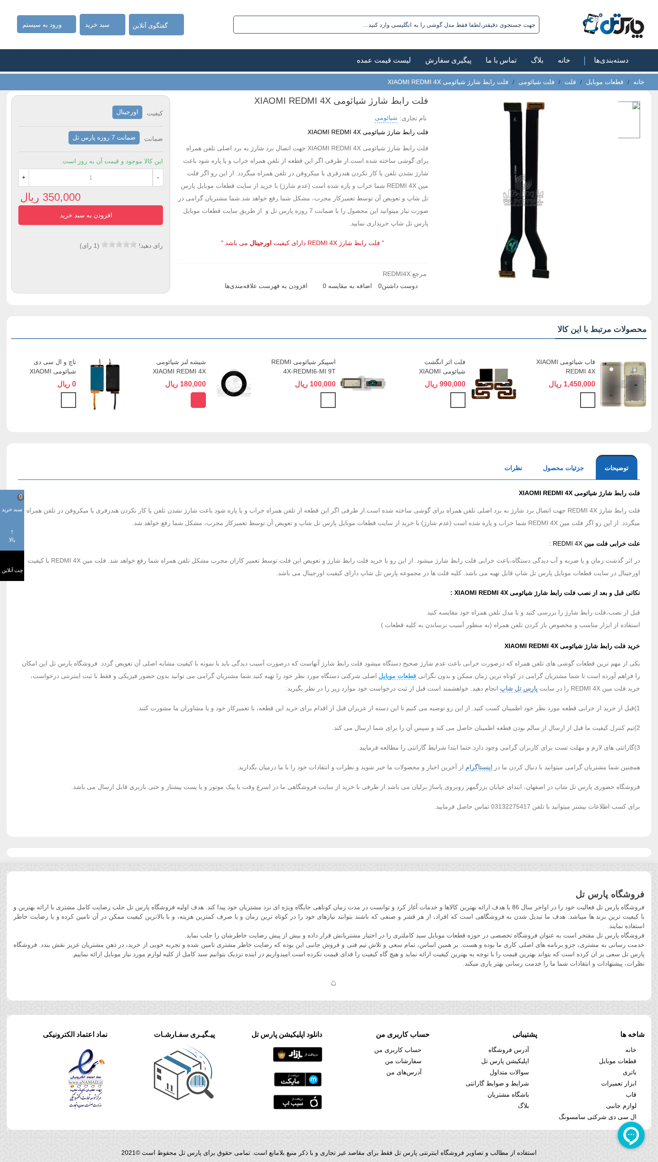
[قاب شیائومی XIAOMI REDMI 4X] (623, 383)
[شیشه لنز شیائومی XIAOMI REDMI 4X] (233, 383)
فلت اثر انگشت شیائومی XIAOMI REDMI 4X (442, 371)
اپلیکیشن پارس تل (505, 1060)
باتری (630, 1072)
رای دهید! (151, 245)
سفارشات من (403, 1060)
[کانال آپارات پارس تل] (351, 982)
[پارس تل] (594, 24)
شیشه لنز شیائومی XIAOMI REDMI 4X (179, 366)
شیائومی (386, 117)
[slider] (119, 244)
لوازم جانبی (621, 1105)
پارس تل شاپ (519, 688)
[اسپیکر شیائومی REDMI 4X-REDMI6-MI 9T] (363, 383)
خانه (564, 60)
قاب (631, 1094)
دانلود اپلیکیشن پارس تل (287, 1034)
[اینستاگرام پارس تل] (297, 982)
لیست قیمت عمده (384, 60)
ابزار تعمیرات (619, 1083)
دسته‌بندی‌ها (611, 60)
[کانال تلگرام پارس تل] (315, 982)
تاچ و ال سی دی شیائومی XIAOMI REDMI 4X (53, 371)
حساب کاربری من (398, 1049)
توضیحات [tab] (616, 467)
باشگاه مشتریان (508, 1094)
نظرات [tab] (513, 467)
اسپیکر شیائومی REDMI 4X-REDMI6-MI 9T (303, 366)
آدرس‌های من (404, 1072)
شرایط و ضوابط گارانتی (497, 1083)
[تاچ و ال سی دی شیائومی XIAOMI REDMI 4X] (104, 383)
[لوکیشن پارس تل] (333, 982)
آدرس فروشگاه (508, 1049)
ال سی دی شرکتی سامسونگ (598, 1116)
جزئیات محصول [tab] (563, 467)
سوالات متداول (509, 1072)
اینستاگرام (479, 767)
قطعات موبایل (397, 675)
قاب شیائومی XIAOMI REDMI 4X (565, 366)
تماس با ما (501, 60)
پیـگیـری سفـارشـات (184, 1034)
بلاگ (537, 60)
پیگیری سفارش (448, 60)
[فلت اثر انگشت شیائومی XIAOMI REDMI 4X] (493, 383)
